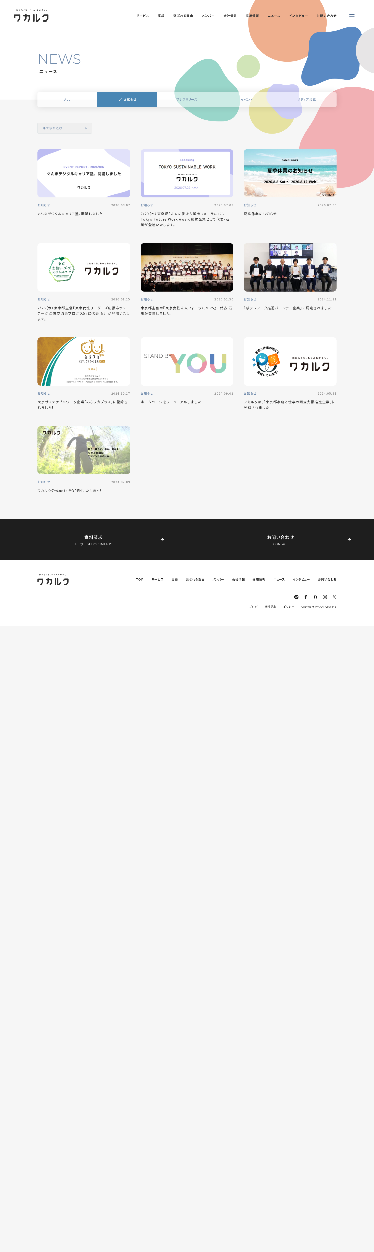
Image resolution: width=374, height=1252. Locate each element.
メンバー (218, 579)
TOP (140, 579)
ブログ (253, 606)
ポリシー (288, 606)
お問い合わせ (327, 579)
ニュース (279, 579)
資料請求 (270, 606)
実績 (174, 579)
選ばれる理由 (195, 579)
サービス (158, 579)
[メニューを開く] (351, 15)
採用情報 (259, 579)
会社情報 (238, 579)
